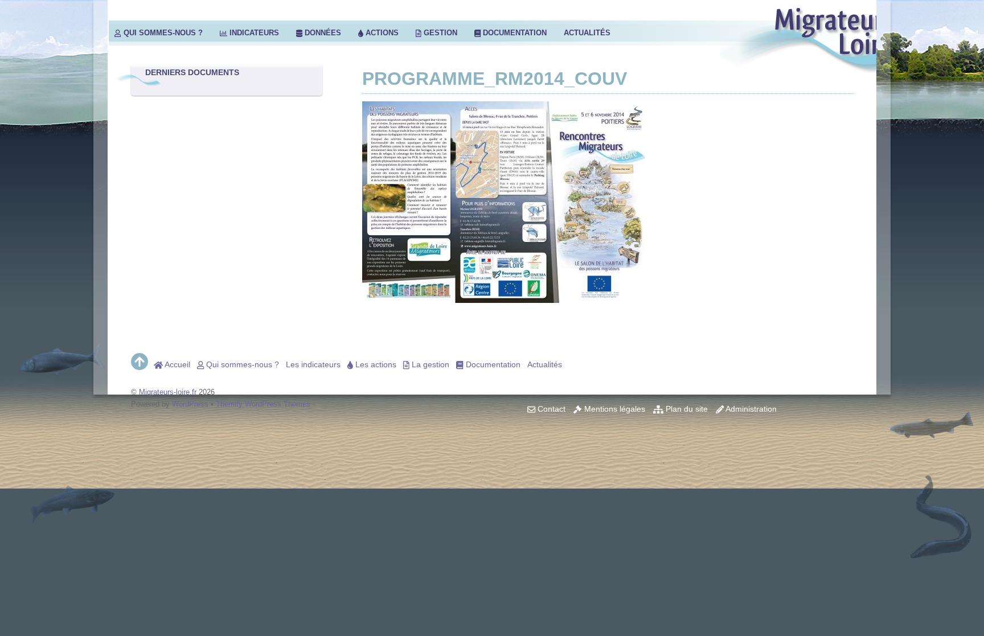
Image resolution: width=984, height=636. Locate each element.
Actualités (587, 32)
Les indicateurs (313, 364)
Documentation (514, 32)
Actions (381, 32)
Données (321, 32)
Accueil (176, 364)
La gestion (429, 364)
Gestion (439, 32)
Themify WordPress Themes (263, 404)
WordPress (190, 404)
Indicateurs (253, 32)
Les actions (374, 364)
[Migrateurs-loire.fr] (823, 66)
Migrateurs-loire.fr (167, 392)
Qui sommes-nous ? (162, 32)
